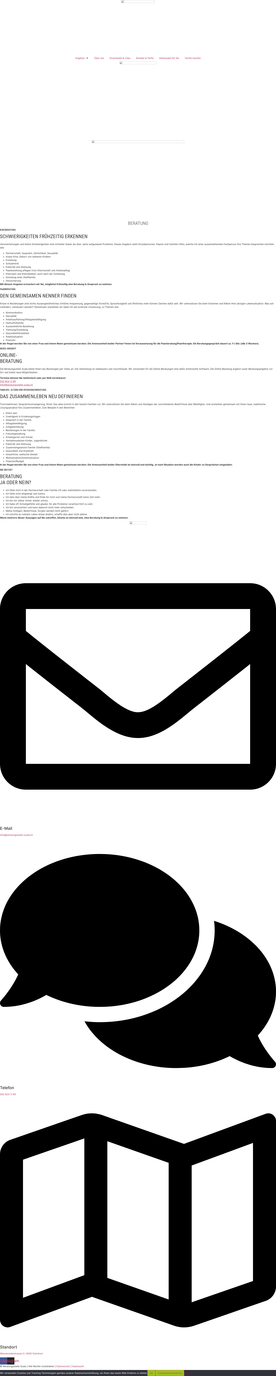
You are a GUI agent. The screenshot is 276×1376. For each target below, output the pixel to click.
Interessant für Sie (169, 58)
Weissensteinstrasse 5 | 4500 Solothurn (21, 1353)
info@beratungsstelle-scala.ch (16, 384)
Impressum (78, 1366)
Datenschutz (63, 1366)
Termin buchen (193, 58)
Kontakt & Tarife (145, 58)
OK (151, 1373)
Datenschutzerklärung (170, 1373)
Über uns (99, 58)
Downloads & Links (120, 58)
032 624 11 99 (8, 381)
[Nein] (186, 1374)
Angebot (80, 58)
